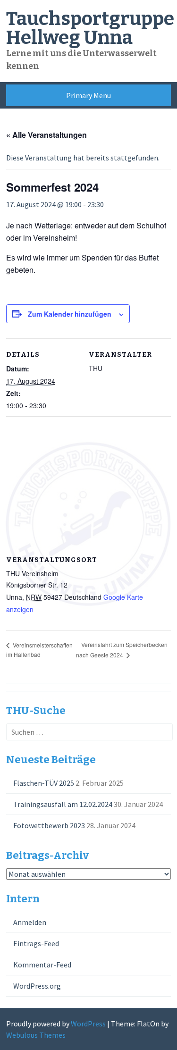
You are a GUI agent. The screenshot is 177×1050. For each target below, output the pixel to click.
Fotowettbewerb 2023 (49, 825)
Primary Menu (88, 95)
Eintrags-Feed (36, 943)
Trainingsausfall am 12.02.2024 (62, 804)
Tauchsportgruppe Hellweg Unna (90, 28)
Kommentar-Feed (42, 964)
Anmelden (29, 922)
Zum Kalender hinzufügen (69, 314)
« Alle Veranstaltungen (46, 134)
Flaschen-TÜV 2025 (43, 783)
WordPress (88, 1023)
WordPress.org (37, 986)
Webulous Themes (36, 1035)
